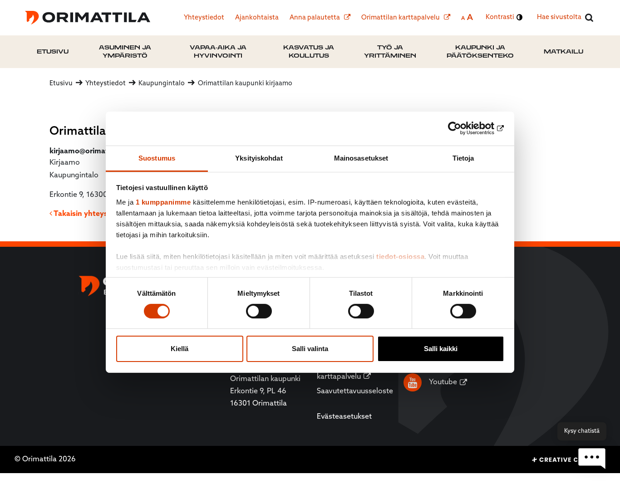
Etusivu (53, 51)
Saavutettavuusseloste (355, 391)
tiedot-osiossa (400, 256)
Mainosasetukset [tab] (361, 157)
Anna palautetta (315, 18)
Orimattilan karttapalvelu (401, 18)
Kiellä (179, 348)
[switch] (259, 311)
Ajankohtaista (257, 18)
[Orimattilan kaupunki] (87, 17)
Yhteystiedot (204, 18)
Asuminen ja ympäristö (125, 51)
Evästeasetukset (344, 416)
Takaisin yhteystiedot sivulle (102, 214)
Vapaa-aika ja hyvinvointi (218, 51)
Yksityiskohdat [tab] (258, 157)
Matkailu (563, 51)
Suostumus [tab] (156, 157)
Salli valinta (310, 348)
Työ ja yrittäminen (390, 51)
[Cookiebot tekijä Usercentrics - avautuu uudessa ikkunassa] (464, 128)
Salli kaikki (441, 348)
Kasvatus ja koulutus (308, 51)
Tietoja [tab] (463, 157)
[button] (591, 458)
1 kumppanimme (163, 201)
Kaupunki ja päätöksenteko (480, 51)
